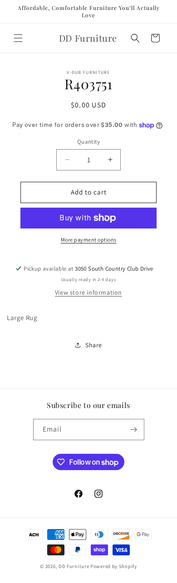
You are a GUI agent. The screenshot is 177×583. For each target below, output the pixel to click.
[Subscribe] (134, 429)
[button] (18, 38)
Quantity (88, 142)
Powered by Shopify (113, 566)
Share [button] (93, 345)
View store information (88, 292)
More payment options (89, 239)
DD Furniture (74, 566)
